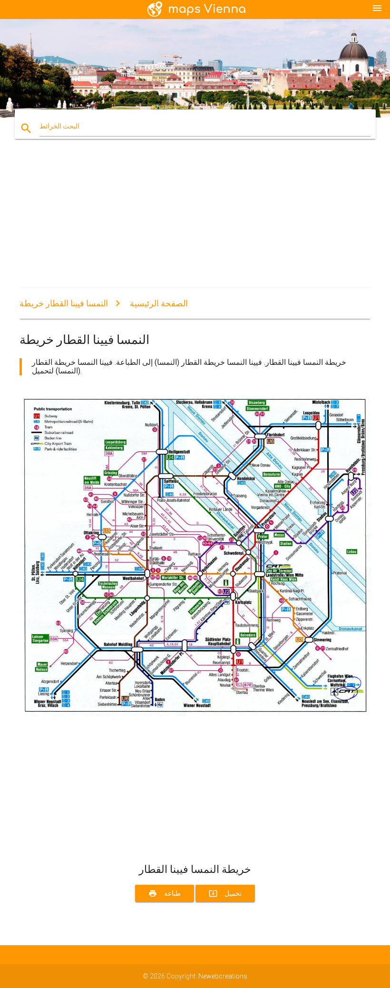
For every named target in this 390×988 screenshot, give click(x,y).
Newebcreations (222, 976)
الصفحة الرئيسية (159, 303)
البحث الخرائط (59, 126)
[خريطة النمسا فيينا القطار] (195, 713)
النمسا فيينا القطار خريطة (64, 303)
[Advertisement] (195, 221)
